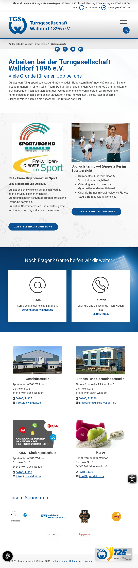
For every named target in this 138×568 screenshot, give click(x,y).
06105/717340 (88, 398)
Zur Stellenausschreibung (33, 226)
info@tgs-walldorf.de (119, 7)
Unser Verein (40, 44)
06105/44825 (92, 7)
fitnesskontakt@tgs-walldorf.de (97, 402)
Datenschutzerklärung (81, 561)
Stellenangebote (58, 44)
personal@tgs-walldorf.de (37, 309)
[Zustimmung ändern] (8, 556)
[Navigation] (124, 22)
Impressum (61, 561)
